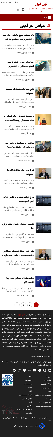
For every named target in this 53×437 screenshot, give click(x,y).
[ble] (14, 370)
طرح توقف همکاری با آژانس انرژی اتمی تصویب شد (18, 199)
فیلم (30, 402)
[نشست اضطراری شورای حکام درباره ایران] (43, 227)
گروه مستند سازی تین (43, 406)
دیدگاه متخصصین (26, 395)
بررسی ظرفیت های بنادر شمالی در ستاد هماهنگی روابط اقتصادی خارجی (18, 118)
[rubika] (24, 370)
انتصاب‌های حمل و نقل (24, 409)
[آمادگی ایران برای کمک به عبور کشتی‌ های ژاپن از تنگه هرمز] (43, 65)
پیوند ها (48, 399)
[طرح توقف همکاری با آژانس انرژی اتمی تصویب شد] (43, 200)
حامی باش (28, 413)
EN (16, 2)
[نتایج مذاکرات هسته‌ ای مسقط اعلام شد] (43, 92)
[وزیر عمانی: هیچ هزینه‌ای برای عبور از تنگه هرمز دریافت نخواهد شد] (43, 38)
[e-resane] (7, 380)
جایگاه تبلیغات (46, 384)
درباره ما (48, 376)
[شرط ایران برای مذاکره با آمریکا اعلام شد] (43, 173)
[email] (34, 370)
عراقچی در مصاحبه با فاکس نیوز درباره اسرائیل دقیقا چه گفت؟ (19, 145)
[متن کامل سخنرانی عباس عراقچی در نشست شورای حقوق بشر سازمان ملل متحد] (43, 254)
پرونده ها (28, 380)
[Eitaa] (29, 370)
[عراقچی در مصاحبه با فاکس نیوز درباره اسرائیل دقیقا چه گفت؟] (43, 146)
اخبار (30, 376)
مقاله (30, 387)
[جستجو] (23, 9)
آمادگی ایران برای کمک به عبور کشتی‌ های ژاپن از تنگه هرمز (20, 64)
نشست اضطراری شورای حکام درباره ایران (18, 226)
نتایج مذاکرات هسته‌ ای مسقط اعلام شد (20, 91)
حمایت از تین (46, 388)
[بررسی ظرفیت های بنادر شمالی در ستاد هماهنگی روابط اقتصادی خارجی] (43, 119)
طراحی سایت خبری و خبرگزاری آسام (26, 426)
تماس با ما (47, 380)
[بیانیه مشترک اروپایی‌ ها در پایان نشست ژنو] (43, 281)
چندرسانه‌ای (28, 384)
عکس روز (29, 406)
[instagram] (44, 370)
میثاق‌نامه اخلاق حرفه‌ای (43, 395)
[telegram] (39, 370)
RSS (49, 391)
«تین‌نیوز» (21, 314)
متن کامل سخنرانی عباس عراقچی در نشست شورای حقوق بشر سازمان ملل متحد (18, 254)
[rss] (49, 370)
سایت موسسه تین (45, 402)
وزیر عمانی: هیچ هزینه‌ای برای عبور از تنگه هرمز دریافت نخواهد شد (18, 37)
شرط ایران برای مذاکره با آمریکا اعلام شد (20, 172)
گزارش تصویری (27, 398)
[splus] (19, 370)
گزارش (30, 391)
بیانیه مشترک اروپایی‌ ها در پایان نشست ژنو (19, 280)
